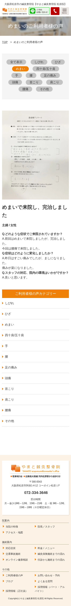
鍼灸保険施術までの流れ (51, 553)
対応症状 (11, 548)
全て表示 (16, 62)
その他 (44, 89)
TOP (5, 42)
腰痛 (25, 89)
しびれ (39, 62)
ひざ (58, 62)
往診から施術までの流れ (51, 559)
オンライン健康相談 (17, 559)
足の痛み (50, 75)
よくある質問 (45, 581)
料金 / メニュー (46, 548)
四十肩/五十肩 (45, 68)
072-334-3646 (36, 493)
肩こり (54, 82)
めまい (20, 68)
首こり (34, 82)
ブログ (9, 581)
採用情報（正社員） (17, 591)
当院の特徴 (12, 526)
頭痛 (15, 82)
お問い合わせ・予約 (49, 575)
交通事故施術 (13, 553)
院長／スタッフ (46, 526)
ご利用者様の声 (14, 575)
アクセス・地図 (14, 532)
